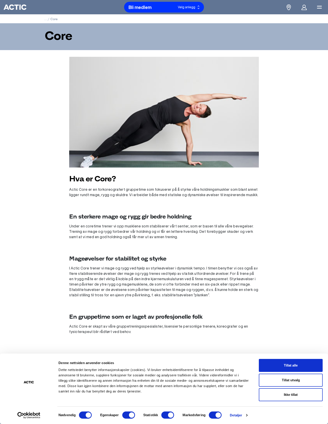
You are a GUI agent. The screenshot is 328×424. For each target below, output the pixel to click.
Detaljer (236, 415)
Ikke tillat (291, 394)
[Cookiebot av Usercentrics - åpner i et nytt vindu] (28, 415)
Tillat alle (291, 365)
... (45, 19)
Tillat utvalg (291, 380)
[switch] (128, 415)
